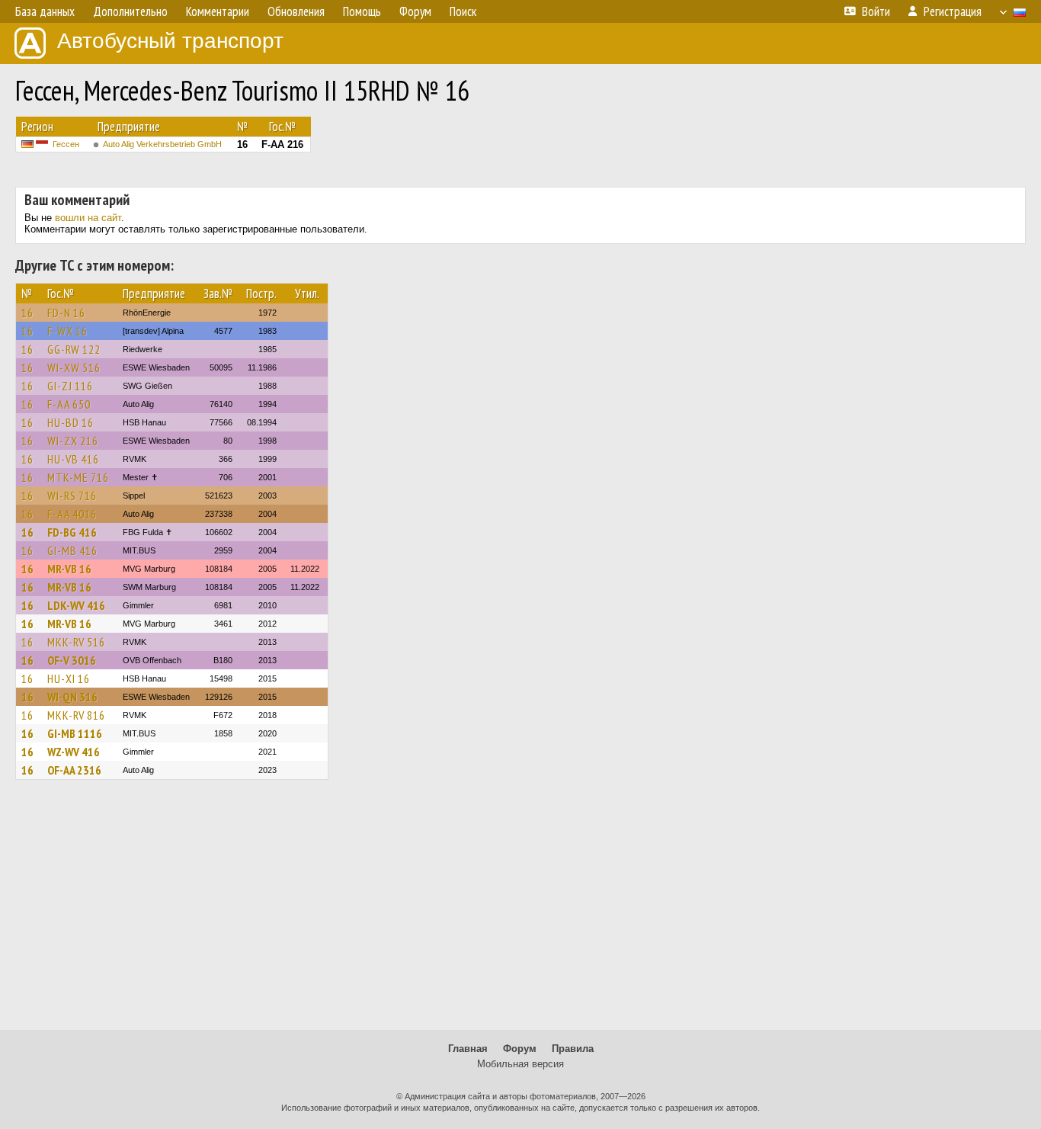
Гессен (66, 144)
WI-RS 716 (72, 495)
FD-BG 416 (72, 532)
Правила (573, 1048)
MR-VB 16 (69, 568)
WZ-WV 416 (73, 751)
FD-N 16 (66, 312)
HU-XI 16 (68, 678)
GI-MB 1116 (74, 733)
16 (27, 312)
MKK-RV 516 (76, 641)
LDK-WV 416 (76, 605)
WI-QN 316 (72, 696)
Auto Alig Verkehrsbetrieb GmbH (162, 144)
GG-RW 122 (74, 349)
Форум (520, 1048)
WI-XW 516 (74, 367)
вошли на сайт (88, 217)
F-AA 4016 (72, 513)
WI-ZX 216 (72, 440)
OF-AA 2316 (74, 770)
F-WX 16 (67, 330)
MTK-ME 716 (78, 477)
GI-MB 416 (72, 550)
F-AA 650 (69, 404)
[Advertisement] (520, 911)
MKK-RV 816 (76, 715)
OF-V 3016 (71, 660)
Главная (468, 1048)
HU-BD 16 (70, 422)
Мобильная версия (520, 1064)
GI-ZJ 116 (70, 385)
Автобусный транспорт (170, 41)
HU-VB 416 (73, 459)
